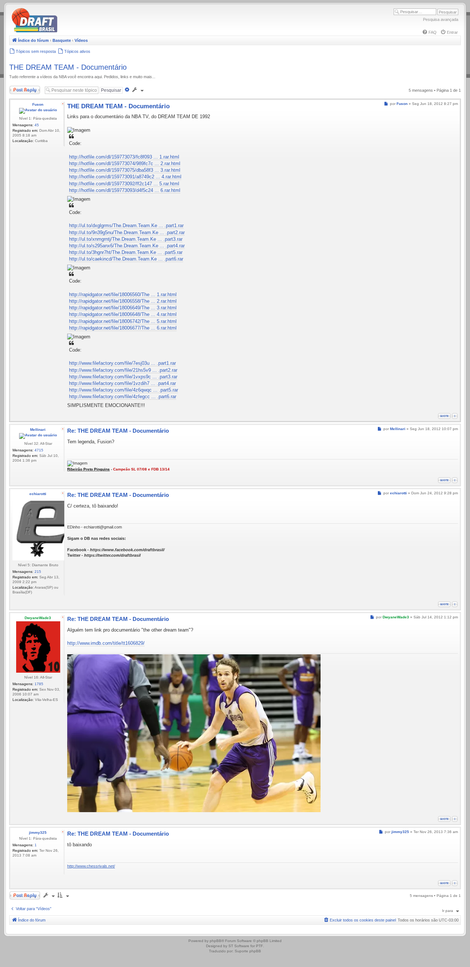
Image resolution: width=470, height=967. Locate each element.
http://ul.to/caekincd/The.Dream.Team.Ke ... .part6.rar (126, 259)
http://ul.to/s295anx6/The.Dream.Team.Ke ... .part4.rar (127, 245)
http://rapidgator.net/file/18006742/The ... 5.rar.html (123, 321)
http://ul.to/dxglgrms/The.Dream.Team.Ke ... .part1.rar (126, 225)
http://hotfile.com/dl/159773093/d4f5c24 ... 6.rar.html (124, 190)
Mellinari (38, 430)
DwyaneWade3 (38, 618)
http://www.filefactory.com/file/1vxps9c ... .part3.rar (123, 376)
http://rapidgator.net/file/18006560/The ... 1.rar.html (123, 294)
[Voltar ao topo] (455, 416)
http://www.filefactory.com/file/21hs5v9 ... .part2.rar (123, 370)
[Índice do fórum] (66, 31)
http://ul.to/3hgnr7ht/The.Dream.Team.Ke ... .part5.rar (125, 252)
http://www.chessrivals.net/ (91, 866)
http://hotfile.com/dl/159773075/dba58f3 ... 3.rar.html (124, 170)
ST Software (238, 946)
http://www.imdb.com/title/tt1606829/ (106, 643)
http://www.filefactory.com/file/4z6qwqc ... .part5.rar (123, 390)
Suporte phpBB (248, 951)
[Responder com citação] (444, 416)
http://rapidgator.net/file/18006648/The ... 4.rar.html (123, 314)
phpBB (215, 941)
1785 (39, 684)
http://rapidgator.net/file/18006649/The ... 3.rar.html (123, 307)
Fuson (37, 104)
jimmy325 (38, 832)
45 (37, 125)
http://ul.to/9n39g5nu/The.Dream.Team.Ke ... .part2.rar (127, 232)
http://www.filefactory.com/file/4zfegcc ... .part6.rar (122, 396)
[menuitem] (429, 32)
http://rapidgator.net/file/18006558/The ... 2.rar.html (123, 301)
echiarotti (37, 494)
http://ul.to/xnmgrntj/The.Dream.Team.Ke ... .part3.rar (125, 239)
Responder (19, 88)
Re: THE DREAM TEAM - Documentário (118, 431)
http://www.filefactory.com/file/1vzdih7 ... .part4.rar (122, 383)
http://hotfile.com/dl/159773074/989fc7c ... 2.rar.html (124, 163)
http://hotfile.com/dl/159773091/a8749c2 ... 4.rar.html (125, 176)
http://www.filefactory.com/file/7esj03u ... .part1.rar (122, 363)
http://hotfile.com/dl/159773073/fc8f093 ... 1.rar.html (124, 157)
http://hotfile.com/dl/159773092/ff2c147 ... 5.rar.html (124, 183)
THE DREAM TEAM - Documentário (68, 67)
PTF (259, 946)
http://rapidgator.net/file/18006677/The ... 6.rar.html (123, 328)
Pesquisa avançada (440, 19)
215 (38, 572)
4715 (39, 450)
